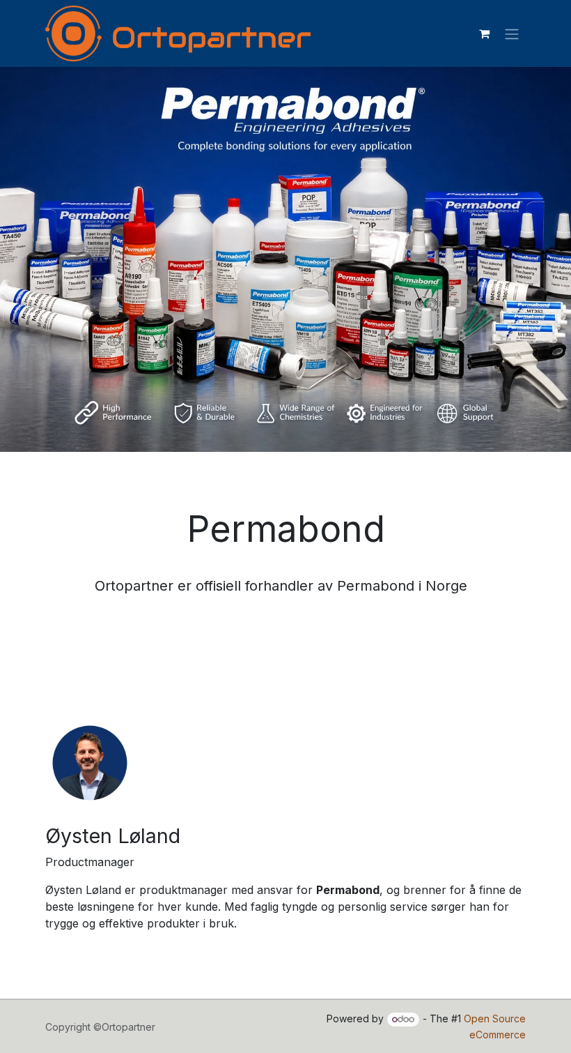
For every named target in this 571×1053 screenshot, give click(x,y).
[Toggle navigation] (512, 33)
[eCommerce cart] (484, 33)
